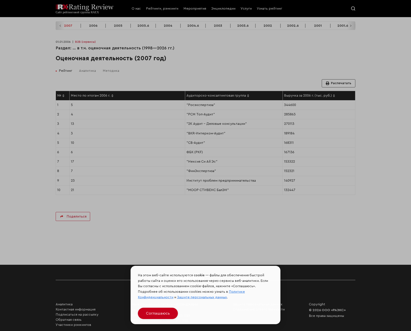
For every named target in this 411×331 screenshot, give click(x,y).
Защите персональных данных (202, 297)
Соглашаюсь (158, 313)
